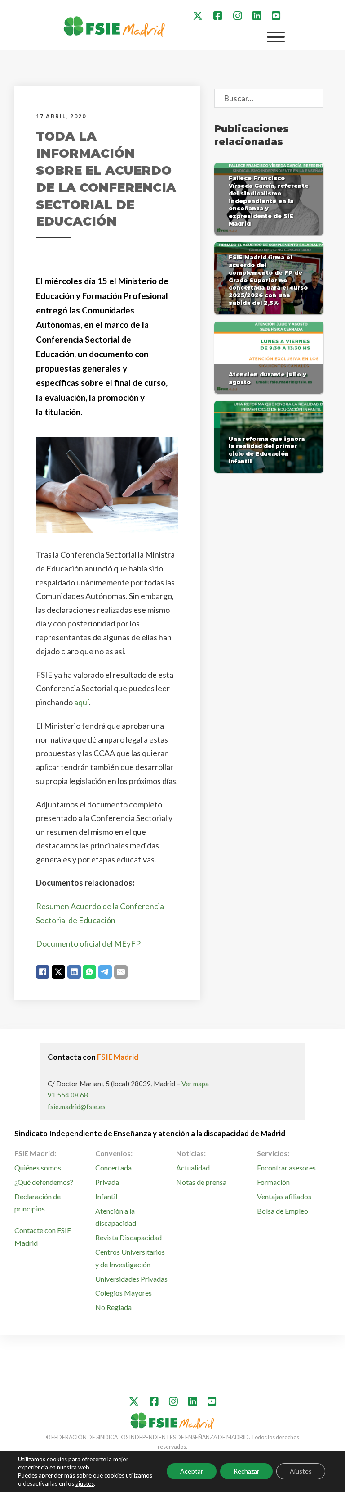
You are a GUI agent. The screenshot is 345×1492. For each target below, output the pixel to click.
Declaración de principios (37, 1202)
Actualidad (193, 1167)
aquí (81, 702)
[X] (58, 972)
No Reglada (113, 1307)
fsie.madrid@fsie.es (77, 1106)
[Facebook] (42, 972)
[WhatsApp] (89, 972)
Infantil (106, 1196)
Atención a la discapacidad (115, 1216)
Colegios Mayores (123, 1292)
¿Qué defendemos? (43, 1182)
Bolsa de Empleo (282, 1210)
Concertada (113, 1167)
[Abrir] (276, 37)
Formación (273, 1182)
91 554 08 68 (68, 1095)
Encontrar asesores (286, 1167)
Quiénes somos (37, 1167)
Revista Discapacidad (128, 1237)
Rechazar (246, 1471)
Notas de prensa (201, 1182)
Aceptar (191, 1471)
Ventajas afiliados (284, 1196)
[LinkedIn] (74, 972)
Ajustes (301, 1471)
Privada (107, 1182)
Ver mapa (195, 1083)
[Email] (121, 972)
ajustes (84, 1483)
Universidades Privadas (131, 1278)
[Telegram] (105, 972)
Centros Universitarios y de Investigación (130, 1257)
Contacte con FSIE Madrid (42, 1236)
